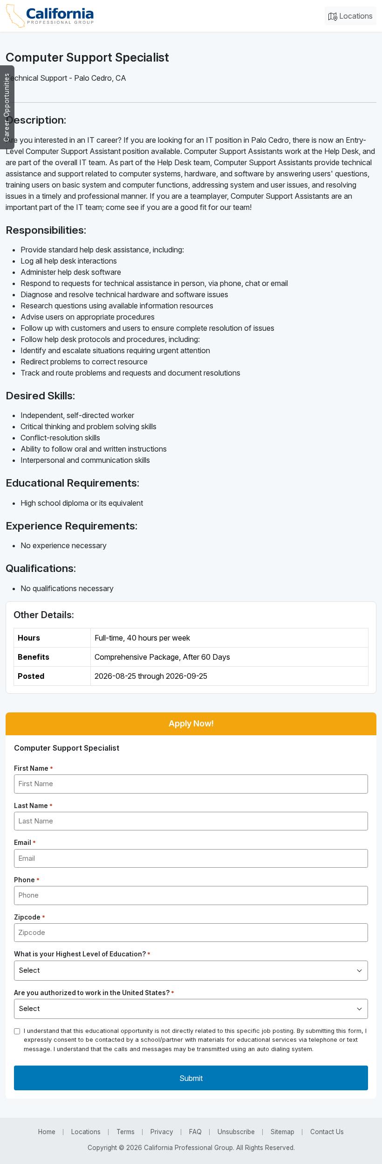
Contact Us (327, 1132)
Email (25, 842)
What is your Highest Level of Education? (82, 954)
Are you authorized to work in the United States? (94, 993)
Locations (355, 16)
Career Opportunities (6, 107)
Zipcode (29, 917)
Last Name (33, 805)
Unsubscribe (236, 1132)
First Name (33, 768)
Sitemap (282, 1132)
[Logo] (50, 16)
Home (46, 1132)
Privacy (161, 1132)
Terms (125, 1132)
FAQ (195, 1132)
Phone (27, 880)
